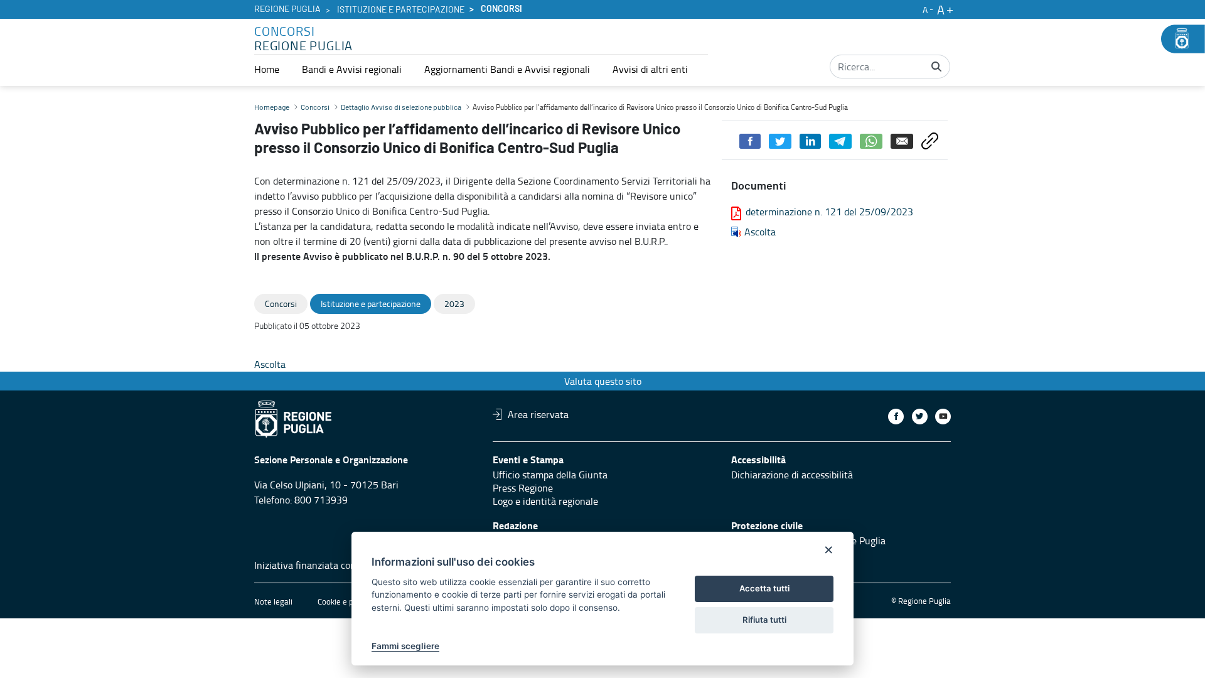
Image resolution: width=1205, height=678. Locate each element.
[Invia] (936, 66)
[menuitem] (266, 69)
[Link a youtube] (943, 416)
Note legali (273, 601)
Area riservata (538, 414)
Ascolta (760, 232)
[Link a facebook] (896, 416)
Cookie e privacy (346, 601)
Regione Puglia (287, 9)
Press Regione (523, 488)
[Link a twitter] (920, 416)
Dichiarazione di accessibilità (792, 475)
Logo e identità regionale (545, 501)
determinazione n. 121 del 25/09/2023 (829, 211)
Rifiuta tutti (764, 620)
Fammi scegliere (405, 646)
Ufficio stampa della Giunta (550, 475)
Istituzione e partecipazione (400, 10)
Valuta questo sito (602, 381)
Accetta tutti (764, 588)
